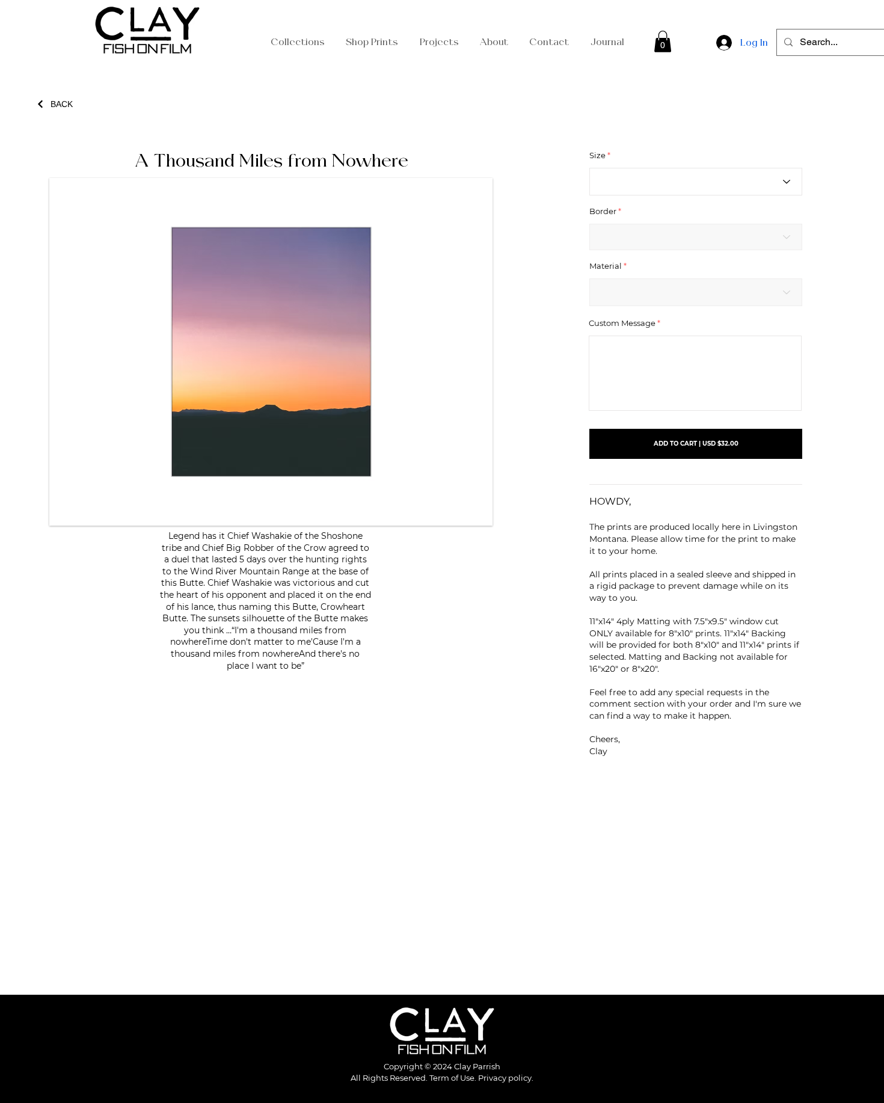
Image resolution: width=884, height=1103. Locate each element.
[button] (663, 41)
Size (597, 155)
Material (605, 266)
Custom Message (622, 323)
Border (602, 211)
